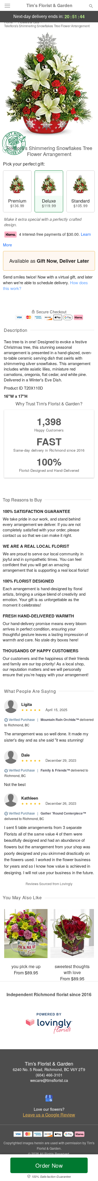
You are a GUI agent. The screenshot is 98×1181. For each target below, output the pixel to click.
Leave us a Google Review (49, 1115)
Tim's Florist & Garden (49, 5)
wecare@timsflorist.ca (49, 1080)
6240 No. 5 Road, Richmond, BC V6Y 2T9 (49, 1069)
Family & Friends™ (55, 770)
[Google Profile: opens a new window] (49, 1098)
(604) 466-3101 (49, 1075)
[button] (86, 1169)
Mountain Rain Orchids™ (60, 719)
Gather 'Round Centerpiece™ (63, 813)
